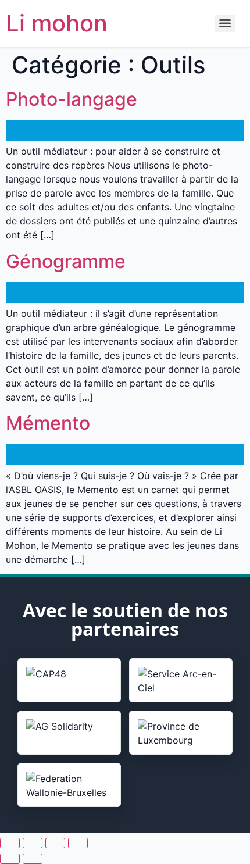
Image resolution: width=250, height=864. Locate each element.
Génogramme (66, 261)
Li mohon (57, 23)
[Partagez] (55, 843)
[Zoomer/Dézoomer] (10, 843)
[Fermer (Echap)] (78, 843)
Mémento (48, 423)
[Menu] (225, 23)
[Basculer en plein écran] (32, 843)
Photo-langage (71, 99)
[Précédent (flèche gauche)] (10, 859)
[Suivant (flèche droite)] (32, 859)
